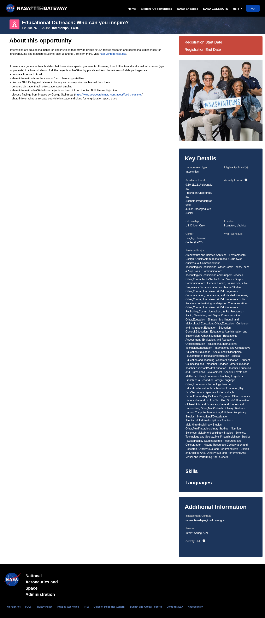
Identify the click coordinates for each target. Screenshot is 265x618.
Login (253, 8)
